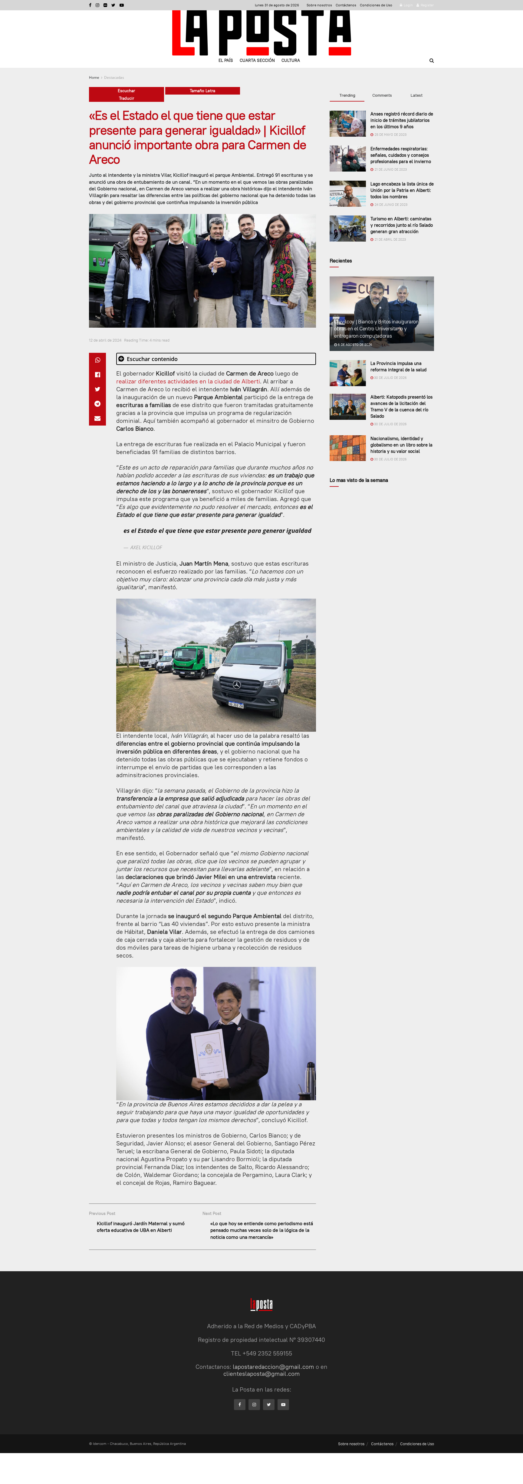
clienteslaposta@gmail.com (261, 1373)
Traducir (126, 98)
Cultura (290, 60)
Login (408, 5)
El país (226, 60)
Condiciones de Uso (376, 5)
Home (94, 77)
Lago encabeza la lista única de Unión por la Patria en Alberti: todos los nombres (402, 190)
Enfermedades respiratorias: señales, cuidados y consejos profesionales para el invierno (400, 155)
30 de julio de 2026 (390, 378)
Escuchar (126, 90)
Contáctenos (346, 5)
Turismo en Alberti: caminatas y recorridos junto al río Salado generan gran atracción (401, 225)
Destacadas (114, 77)
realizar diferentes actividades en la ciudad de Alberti (188, 381)
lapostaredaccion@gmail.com (273, 1366)
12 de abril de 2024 (105, 340)
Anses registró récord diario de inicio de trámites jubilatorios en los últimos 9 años (401, 120)
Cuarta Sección (257, 60)
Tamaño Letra (202, 90)
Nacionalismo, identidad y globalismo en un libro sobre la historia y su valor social (401, 445)
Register (427, 5)
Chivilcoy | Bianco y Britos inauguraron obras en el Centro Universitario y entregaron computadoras (376, 328)
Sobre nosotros (319, 5)
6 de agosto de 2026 (354, 345)
